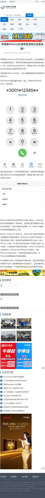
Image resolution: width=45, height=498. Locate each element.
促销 (12, 24)
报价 (12, 29)
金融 (4, 29)
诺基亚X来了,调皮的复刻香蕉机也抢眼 (15, 407)
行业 (4, 24)
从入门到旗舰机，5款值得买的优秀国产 (16, 392)
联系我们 (14, 477)
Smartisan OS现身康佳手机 (12, 396)
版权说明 (35, 477)
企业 (27, 24)
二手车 (20, 29)
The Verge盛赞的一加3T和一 (12, 403)
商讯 (35, 24)
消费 (19, 24)
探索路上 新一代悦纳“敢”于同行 (13, 388)
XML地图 (25, 477)
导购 (27, 19)
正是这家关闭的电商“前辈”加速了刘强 (15, 399)
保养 (35, 19)
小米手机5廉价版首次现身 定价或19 (15, 380)
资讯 (12, 19)
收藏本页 (12, 1)
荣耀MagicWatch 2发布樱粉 (12, 384)
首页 (4, 19)
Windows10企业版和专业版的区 (13, 377)
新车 (19, 19)
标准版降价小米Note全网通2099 (13, 411)
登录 (37, 1)
